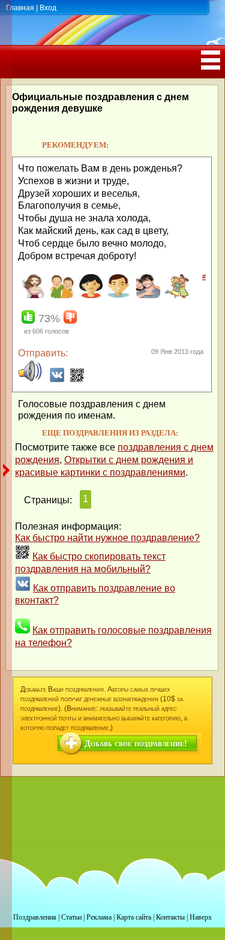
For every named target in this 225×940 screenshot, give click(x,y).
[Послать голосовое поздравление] (30, 379)
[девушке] (31, 295)
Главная (20, 8)
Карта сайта (133, 917)
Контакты (170, 917)
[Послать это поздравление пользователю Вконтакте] (57, 379)
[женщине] (89, 295)
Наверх (201, 917)
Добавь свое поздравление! (136, 743)
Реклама (99, 917)
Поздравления (34, 917)
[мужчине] (117, 295)
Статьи (71, 917)
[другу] (60, 295)
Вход (48, 8)
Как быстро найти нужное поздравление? (107, 538)
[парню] (146, 295)
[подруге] (175, 295)
